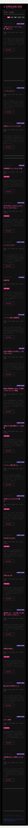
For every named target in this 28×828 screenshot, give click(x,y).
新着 (9, 17)
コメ (23, 17)
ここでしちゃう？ (9, 91)
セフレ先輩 (7, 720)
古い (12, 17)
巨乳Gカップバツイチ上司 (12, 126)
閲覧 (15, 17)
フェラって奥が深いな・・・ (13, 465)
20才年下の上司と (10, 538)
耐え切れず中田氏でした (11, 686)
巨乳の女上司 (8, 575)
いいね (19, 17)
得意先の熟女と (9, 648)
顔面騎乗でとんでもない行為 (13, 168)
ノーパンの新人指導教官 (11, 318)
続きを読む (8, 49)
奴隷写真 (6, 280)
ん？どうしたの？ (9, 245)
